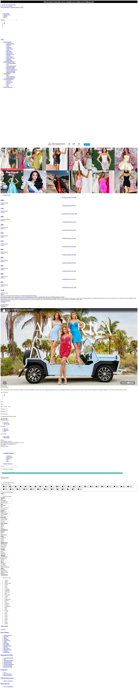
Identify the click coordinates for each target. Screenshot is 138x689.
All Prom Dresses (7, 635)
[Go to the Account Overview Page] (1, 11)
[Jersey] (3, 541)
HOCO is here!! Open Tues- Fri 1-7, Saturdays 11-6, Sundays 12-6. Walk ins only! (69, 2)
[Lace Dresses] (4, 509)
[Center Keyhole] (5, 514)
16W (116, 486)
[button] (7, 42)
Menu (2, 39)
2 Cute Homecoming (8, 657)
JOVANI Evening (7, 674)
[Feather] (3, 540)
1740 (2, 208)
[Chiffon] (3, 539)
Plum (6, 607)
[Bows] (4, 533)
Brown (6, 618)
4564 (2, 241)
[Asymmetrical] (4, 545)
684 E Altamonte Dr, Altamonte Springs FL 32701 (12, 7)
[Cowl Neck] (4, 550)
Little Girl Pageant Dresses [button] (7, 678)
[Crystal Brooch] (4, 535)
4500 (2, 233)
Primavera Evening (7, 675)
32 (103, 486)
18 (64, 486)
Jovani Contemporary (8, 686)
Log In (5, 17)
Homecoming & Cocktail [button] (7, 655)
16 (58, 486)
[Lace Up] (4, 520)
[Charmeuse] (3, 537)
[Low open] (4, 522)
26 (86, 486)
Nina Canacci (6, 648)
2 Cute (4, 638)
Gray (6, 620)
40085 (2, 200)
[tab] (70, 453)
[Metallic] (2, 526)
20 (70, 486)
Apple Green (8, 583)
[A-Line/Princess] (4, 557)
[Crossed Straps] (4, 519)
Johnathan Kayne (7, 645)
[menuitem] (70, 13)
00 (11, 486)
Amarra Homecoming (8, 660)
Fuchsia (6, 605)
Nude (6, 615)
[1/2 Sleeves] (5, 563)
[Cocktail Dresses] (6, 502)
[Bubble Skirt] (5, 512)
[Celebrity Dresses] (5, 513)
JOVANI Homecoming (8, 664)
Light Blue (7, 590)
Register (5, 16)
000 (6, 486)
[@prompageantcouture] (49, 144)
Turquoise (7, 589)
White (6, 623)
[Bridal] (6, 499)
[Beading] (4, 532)
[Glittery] (2, 524)
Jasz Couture (6, 644)
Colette (5, 641)
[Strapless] (4, 573)
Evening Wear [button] (4, 669)
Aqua (6, 587)
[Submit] (16, 20)
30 (98, 486)
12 (47, 486)
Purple (6, 596)
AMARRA (6, 639)
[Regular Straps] (4, 571)
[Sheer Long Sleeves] (5, 567)
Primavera (5, 651)
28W (26, 489)
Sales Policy (6, 430)
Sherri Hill (5, 636)
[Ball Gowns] (4, 505)
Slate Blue (7, 592)
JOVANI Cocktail (7, 663)
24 (81, 486)
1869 (2, 225)
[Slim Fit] (4, 560)
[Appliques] (4, 531)
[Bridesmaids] (6, 500)
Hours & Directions (7, 463)
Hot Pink (7, 603)
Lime (6, 586)
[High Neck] (4, 553)
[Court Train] (4, 547)
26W (19, 489)
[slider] (124, 473)
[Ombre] (2, 528)
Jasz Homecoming (7, 661)
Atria (4, 659)
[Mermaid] (4, 559)
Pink (6, 602)
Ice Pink (7, 600)
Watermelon (7, 606)
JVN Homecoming (7, 665)
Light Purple (8, 599)
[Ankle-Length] (4, 544)
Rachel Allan (6, 652)
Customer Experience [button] (8, 453)
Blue (6, 593)
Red (6, 609)
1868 (2, 216)
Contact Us (6, 422)
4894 (2, 257)
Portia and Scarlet (7, 649)
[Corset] (5, 515)
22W (6, 489)
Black (6, 619)
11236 (2, 290)
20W (130, 486)
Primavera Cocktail (7, 667)
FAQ (4, 431)
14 (53, 486)
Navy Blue (7, 594)
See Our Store (6, 424)
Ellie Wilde (5, 643)
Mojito (6, 581)
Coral (6, 612)
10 (41, 486)
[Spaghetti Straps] (4, 572)
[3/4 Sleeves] (5, 564)
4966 (2, 274)
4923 (2, 265)
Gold (6, 616)
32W (40, 489)
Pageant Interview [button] (5, 683)
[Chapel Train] (4, 546)
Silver (6, 622)
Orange (6, 610)
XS (53, 489)
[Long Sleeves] (5, 565)
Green (6, 584)
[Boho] (4, 506)
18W (123, 486)
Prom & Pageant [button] (5, 632)
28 (92, 486)
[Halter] (4, 551)
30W (33, 489)
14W (109, 486)
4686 (2, 249)
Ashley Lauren (6, 640)
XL (74, 489)
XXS (47, 489)
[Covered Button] (4, 518)
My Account (6, 13)
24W (12, 489)
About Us (5, 428)
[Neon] (2, 527)
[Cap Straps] (4, 569)
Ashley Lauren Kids (8, 680)
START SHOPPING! (6, 300)
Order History (6, 437)
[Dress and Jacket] (4, 508)
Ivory (6, 613)
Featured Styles (6, 195)
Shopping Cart (6, 14)
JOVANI (5, 647)
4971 (2, 282)
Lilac (6, 597)
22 (75, 486)
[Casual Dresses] (6, 501)
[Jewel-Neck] (4, 554)
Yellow (6, 580)
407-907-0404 (12, 4)
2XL (80, 489)
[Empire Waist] (4, 558)
